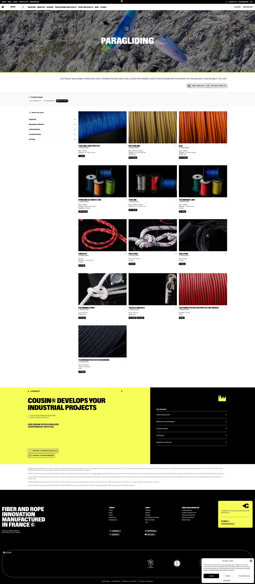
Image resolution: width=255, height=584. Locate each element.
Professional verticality (152, 517)
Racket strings (186, 520)
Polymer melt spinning (188, 515)
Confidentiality (115, 581)
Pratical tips (112, 517)
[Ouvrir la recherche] (226, 2)
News (110, 512)
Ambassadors (113, 520)
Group (111, 510)
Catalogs (237, 7)
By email (224, 521)
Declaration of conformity (129, 581)
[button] (251, 561)
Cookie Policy (226, 580)
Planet (111, 515)
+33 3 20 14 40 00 (227, 523)
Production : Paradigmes (145, 581)
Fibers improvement (188, 517)
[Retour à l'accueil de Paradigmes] (127, 1)
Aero (40, 11)
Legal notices (106, 581)
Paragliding (62, 101)
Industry (147, 512)
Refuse (228, 576)
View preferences (244, 576)
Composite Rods (187, 510)
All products (36, 101)
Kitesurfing (49, 101)
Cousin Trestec (32, 468)
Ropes (35, 11)
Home (30, 11)
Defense (148, 515)
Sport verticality (150, 520)
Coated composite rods (189, 512)
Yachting (147, 510)
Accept (211, 576)
